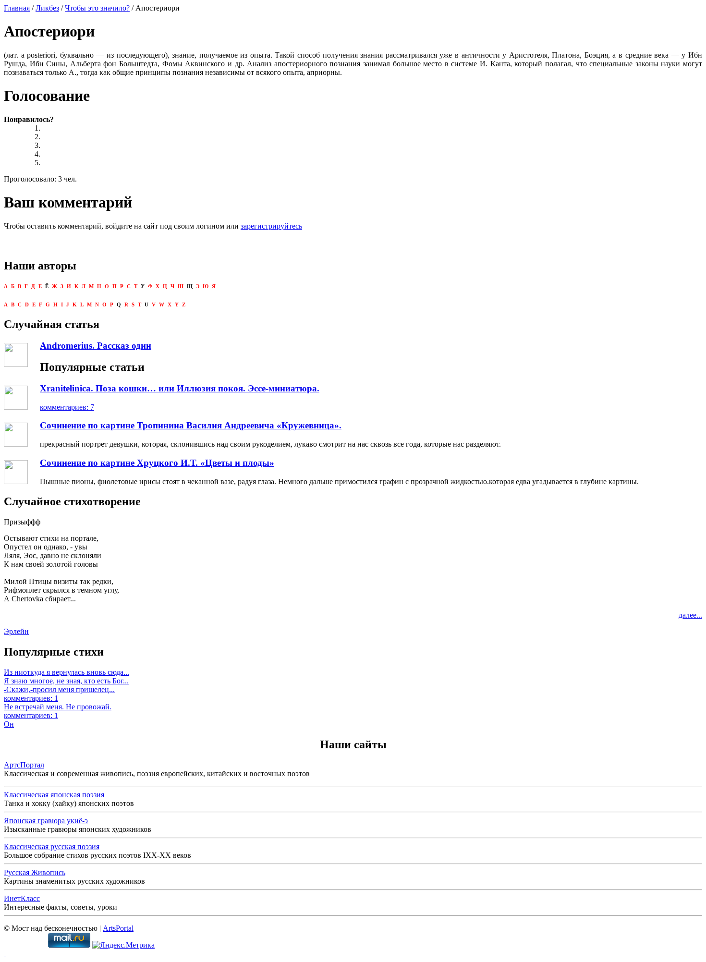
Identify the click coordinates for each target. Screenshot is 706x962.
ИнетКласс (22, 898)
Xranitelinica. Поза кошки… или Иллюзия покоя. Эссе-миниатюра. (179, 388)
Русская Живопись (34, 872)
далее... (690, 615)
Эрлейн (16, 631)
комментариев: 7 (67, 407)
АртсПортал (24, 765)
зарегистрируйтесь (271, 226)
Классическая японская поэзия (54, 795)
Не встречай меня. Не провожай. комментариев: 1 (57, 711)
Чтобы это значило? (97, 8)
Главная (17, 8)
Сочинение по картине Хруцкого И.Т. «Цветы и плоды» (157, 463)
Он (9, 724)
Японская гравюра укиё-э (46, 820)
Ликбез (47, 8)
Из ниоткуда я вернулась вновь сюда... (66, 672)
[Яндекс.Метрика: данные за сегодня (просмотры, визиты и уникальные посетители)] (123, 945)
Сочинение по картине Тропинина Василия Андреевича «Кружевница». (190, 425)
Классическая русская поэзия (51, 846)
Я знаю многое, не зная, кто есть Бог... (66, 681)
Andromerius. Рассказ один (95, 346)
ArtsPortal (118, 928)
